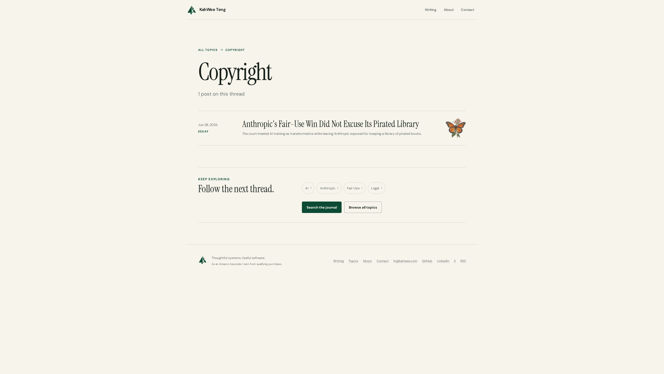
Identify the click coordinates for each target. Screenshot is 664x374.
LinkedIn (443, 261)
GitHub (427, 261)
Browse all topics (363, 207)
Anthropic (329, 188)
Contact (467, 10)
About (449, 10)
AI (308, 188)
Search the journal (322, 207)
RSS (463, 261)
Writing (431, 10)
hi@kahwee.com (405, 261)
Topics (353, 261)
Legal (376, 188)
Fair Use (354, 188)
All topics (208, 50)
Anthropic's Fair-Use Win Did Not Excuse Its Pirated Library (330, 124)
